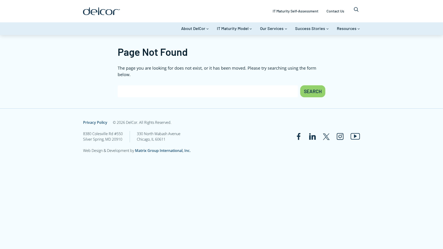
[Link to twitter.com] (326, 136)
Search (313, 91)
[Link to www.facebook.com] (298, 136)
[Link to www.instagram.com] (340, 136)
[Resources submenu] (358, 28)
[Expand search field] (356, 11)
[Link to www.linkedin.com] (312, 136)
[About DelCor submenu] (207, 28)
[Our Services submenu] (286, 28)
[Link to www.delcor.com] (101, 11)
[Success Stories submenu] (327, 28)
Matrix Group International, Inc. (163, 150)
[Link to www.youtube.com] (355, 136)
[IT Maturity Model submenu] (250, 28)
